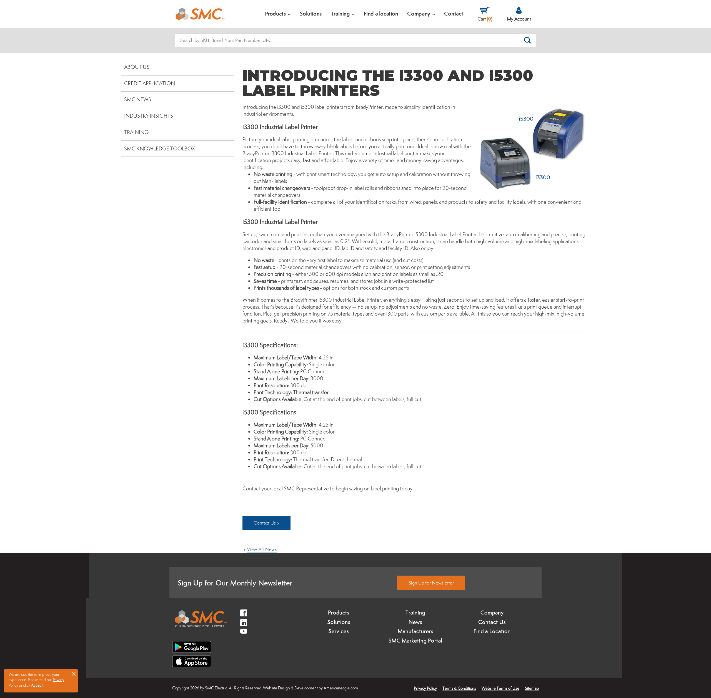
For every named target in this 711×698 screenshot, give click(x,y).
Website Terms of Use (500, 688)
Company (492, 612)
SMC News (137, 99)
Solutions (338, 622)
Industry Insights (148, 115)
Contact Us (492, 622)
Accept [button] (37, 685)
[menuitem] (278, 14)
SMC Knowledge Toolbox (159, 148)
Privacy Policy (425, 688)
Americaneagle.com (341, 688)
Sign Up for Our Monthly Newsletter (235, 582)
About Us (136, 67)
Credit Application (149, 83)
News (415, 622)
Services (339, 631)
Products (338, 612)
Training (136, 132)
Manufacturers (415, 631)
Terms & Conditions (459, 688)
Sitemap (532, 688)
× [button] (73, 673)
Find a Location (492, 631)
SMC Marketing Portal (415, 640)
